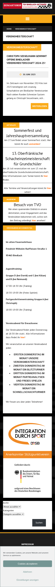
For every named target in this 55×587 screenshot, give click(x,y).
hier (46, 175)
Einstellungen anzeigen (28, 580)
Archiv (6, 502)
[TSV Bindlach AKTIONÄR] (27, 6)
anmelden (34, 143)
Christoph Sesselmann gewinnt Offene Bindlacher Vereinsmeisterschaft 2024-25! (27, 59)
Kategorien (8, 510)
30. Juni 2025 (29, 74)
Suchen (39, 522)
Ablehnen (27, 572)
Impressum (27, 544)
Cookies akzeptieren (27, 563)
